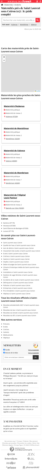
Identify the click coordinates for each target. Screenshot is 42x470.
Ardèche (18, 5)
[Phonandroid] (31, 467)
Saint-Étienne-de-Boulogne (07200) (15, 228)
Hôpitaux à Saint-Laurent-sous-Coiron (16, 294)
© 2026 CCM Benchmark (31, 445)
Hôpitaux (6, 338)
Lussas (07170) (8, 231)
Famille (7, 350)
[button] (4, 57)
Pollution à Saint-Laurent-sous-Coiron (16, 285)
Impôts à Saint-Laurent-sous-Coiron (16, 262)
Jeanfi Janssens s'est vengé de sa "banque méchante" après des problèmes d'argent (18, 392)
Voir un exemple (33, 350)
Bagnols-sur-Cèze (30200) (15, 208)
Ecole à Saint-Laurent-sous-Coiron (15, 254)
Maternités (9, 5)
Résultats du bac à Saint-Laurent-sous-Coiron (19, 310)
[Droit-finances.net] (31, 458)
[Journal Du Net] (31, 454)
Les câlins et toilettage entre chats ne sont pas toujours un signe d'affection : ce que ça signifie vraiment (20, 409)
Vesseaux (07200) (9, 226)
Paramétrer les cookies (25, 443)
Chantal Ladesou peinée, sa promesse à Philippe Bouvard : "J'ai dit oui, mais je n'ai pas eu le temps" (20, 375)
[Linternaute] (11, 459)
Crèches (6, 329)
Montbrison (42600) (13, 183)
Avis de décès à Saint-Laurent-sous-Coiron (18, 248)
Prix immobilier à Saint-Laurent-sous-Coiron (19, 291)
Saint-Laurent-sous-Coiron (12, 243)
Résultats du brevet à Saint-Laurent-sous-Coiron (20, 313)
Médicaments (8, 335)
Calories (6, 332)
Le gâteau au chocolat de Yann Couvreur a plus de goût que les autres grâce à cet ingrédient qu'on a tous (20, 428)
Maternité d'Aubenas (14, 106)
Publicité (26, 441)
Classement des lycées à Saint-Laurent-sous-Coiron (21, 251)
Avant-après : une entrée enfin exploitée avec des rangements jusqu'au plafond (20, 384)
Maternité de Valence (14, 150)
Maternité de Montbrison (16, 172)
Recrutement (34, 441)
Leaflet (38, 91)
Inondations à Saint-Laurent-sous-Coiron (18, 272)
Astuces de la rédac (11, 353)
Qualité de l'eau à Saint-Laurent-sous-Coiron (19, 245)
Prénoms (6, 324)
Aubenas (14, 24)
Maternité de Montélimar (16, 128)
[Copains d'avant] (11, 463)
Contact (20, 441)
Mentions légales (8, 445)
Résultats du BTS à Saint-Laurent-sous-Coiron (19, 315)
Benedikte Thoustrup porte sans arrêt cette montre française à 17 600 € (19, 401)
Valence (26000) (11, 161)
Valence (34, 24)
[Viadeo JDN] (31, 463)
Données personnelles (9, 443)
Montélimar (24, 24)
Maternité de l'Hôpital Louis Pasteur (15, 196)
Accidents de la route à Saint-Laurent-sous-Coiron (21, 280)
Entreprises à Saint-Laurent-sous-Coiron (17, 288)
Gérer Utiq (36, 443)
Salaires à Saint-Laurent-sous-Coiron (16, 259)
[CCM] (11, 454)
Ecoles (5, 327)
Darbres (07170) (9, 223)
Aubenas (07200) (12, 116)
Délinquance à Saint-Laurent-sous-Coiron (18, 283)
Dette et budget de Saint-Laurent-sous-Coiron (19, 264)
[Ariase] (11, 467)
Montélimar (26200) (13, 139)
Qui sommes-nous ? (10, 441)
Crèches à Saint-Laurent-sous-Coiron (16, 256)
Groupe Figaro (18, 445)
